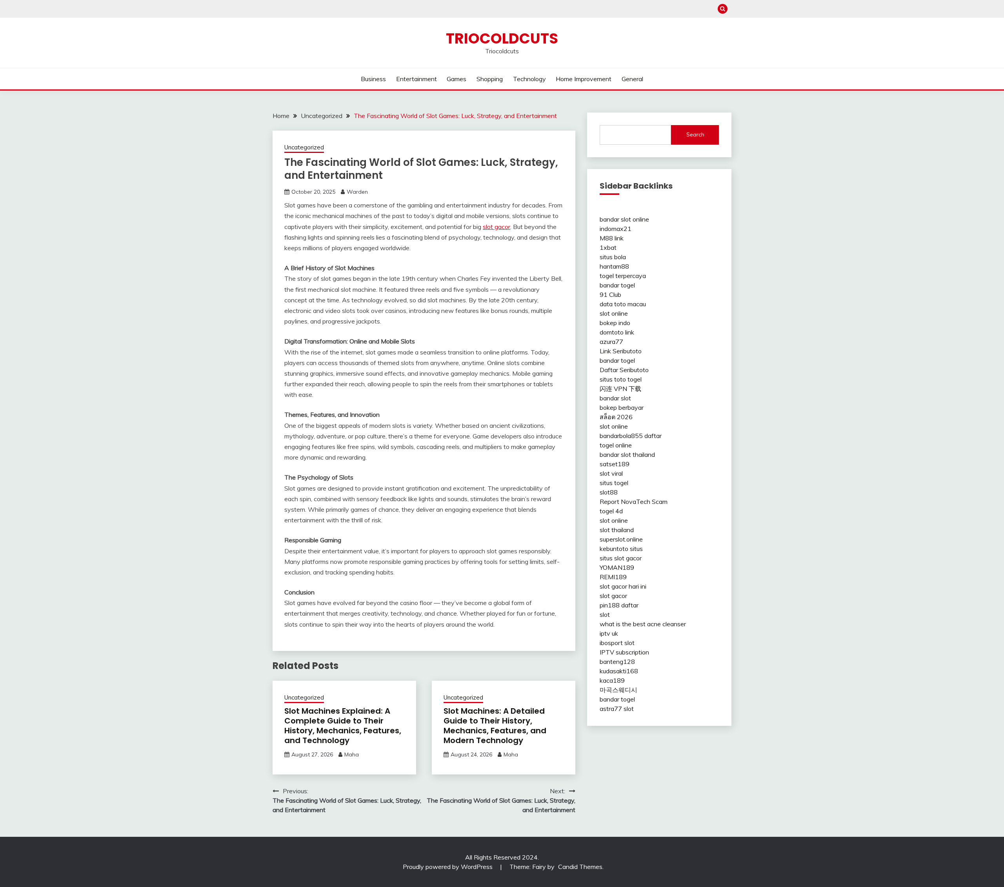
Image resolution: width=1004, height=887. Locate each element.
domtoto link (617, 332)
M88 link (612, 238)
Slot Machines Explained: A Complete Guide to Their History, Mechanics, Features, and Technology (342, 725)
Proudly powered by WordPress (448, 867)
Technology (529, 79)
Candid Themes (580, 867)
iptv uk (609, 633)
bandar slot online (624, 219)
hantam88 (614, 266)
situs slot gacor (621, 558)
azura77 (611, 341)
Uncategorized (304, 147)
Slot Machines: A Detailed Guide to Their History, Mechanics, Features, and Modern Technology (495, 725)
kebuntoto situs (621, 549)
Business (373, 79)
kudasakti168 (619, 671)
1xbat (608, 247)
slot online (614, 313)
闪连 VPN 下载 (620, 389)
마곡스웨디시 (618, 690)
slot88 (609, 492)
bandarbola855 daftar (631, 436)
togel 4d (611, 511)
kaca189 (612, 680)
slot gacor (496, 227)
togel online (616, 445)
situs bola (613, 257)
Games (456, 79)
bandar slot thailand (627, 454)
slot (605, 614)
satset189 (614, 464)
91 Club (610, 294)
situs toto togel (621, 379)
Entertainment (416, 79)
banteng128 (617, 661)
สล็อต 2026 (616, 417)
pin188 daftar (619, 605)
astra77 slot (617, 709)
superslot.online (621, 539)
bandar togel (617, 285)
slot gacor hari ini (623, 586)
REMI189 (613, 577)
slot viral (611, 473)
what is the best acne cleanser (643, 624)
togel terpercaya (623, 276)
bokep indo (615, 323)
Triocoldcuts (502, 38)
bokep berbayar (622, 407)
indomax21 (615, 229)
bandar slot (615, 398)
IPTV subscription (624, 652)
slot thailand (617, 530)
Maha (351, 754)
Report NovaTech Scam (634, 501)
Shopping (490, 79)
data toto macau (623, 304)
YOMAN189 (617, 567)
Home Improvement (583, 79)
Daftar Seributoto (624, 370)
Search (695, 134)
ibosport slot (617, 643)
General (632, 79)
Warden (357, 191)
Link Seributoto (621, 351)
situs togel (614, 483)
